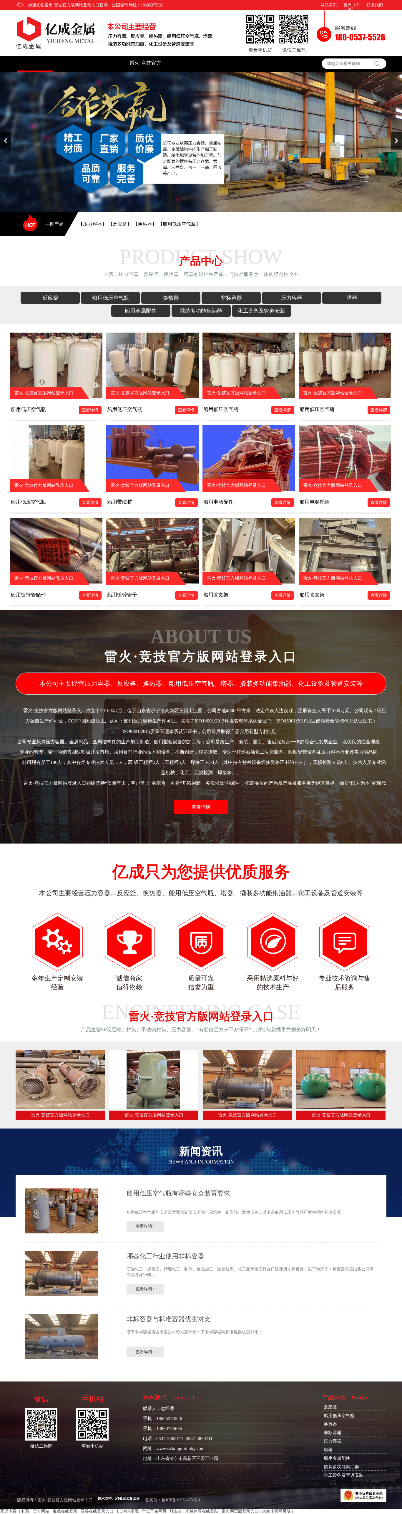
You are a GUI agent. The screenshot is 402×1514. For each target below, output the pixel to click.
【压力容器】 (92, 224)
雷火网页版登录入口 (240, 1511)
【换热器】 (145, 224)
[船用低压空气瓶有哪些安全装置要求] (61, 1232)
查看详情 (90, 410)
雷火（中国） (351, 5)
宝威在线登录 (65, 1511)
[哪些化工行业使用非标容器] (61, 1295)
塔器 (352, 298)
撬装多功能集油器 (201, 311)
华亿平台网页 (154, 1511)
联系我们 (374, 5)
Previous (5, 141)
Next (396, 141)
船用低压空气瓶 (110, 298)
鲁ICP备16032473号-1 (181, 1500)
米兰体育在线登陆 (201, 1511)
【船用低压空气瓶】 (179, 224)
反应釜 (50, 298)
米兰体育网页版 (276, 1511)
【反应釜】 (120, 224)
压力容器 (291, 298)
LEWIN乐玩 (128, 1511)
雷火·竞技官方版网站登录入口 (145, 66)
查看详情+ (145, 1226)
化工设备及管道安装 (261, 311)
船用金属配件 (141, 311)
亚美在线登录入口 (97, 1511)
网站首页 (328, 5)
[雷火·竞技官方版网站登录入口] (60, 1108)
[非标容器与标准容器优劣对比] (61, 1358)
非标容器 (231, 298)
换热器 (171, 298)
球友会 (176, 1511)
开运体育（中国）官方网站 (24, 1511)
